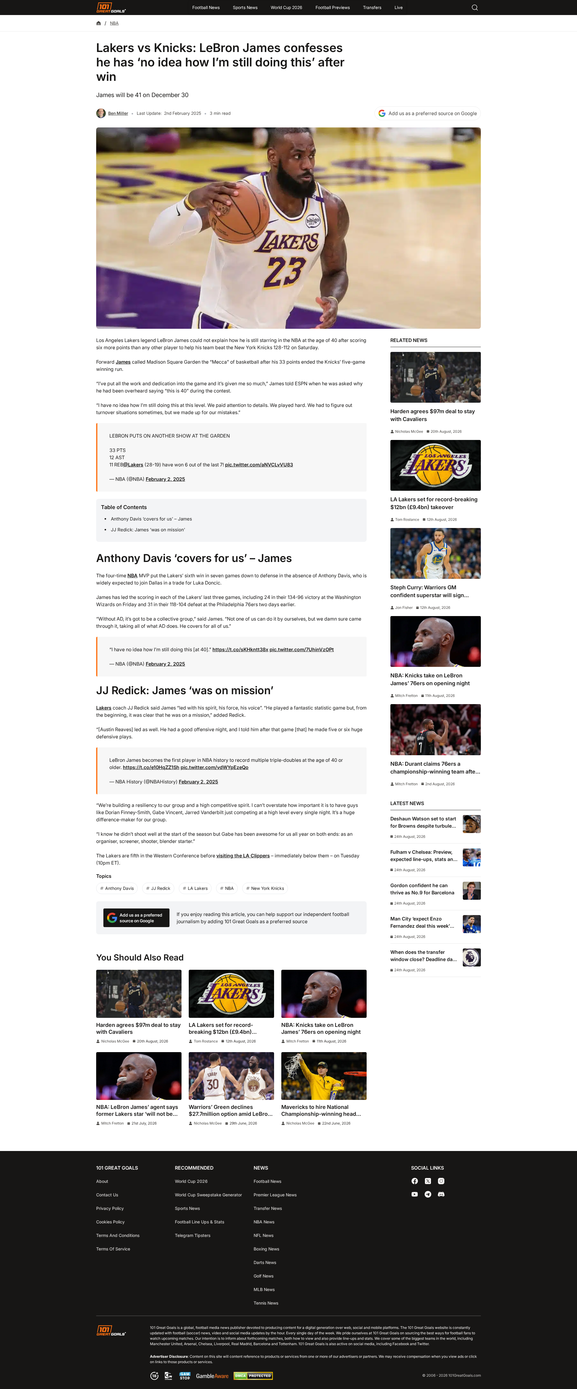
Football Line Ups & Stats (199, 1221)
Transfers (372, 7)
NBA (114, 23)
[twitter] (428, 1181)
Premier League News (275, 1194)
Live (399, 7)
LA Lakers (198, 888)
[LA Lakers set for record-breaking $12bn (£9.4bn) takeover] (231, 994)
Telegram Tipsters (192, 1235)
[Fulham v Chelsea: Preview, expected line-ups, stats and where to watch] (472, 857)
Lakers (103, 708)
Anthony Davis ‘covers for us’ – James (151, 519)
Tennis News (266, 1302)
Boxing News (266, 1248)
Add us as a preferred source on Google (433, 113)
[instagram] (441, 1181)
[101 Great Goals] (116, 1353)
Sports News (245, 7)
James (123, 362)
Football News (206, 7)
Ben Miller (118, 113)
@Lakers (133, 465)
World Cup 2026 (286, 7)
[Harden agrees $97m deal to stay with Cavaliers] (139, 994)
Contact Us (107, 1194)
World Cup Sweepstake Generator (208, 1194)
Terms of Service (113, 1248)
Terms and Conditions (117, 1235)
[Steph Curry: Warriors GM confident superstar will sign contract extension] (435, 553)
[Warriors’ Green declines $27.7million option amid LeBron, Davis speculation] (231, 1076)
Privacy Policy (110, 1208)
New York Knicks (267, 888)
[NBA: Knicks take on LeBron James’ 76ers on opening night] (324, 994)
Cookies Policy (110, 1221)
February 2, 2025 (165, 479)
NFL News (263, 1235)
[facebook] (414, 1181)
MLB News (264, 1289)
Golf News (263, 1275)
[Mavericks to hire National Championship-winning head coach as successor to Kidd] (324, 1076)
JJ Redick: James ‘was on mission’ (148, 530)
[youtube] (414, 1194)
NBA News (264, 1221)
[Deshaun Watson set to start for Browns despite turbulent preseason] (472, 824)
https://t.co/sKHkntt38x (240, 649)
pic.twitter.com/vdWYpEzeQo (215, 767)
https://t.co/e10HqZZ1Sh (151, 767)
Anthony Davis (119, 888)
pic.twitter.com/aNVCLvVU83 (259, 465)
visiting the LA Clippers (243, 856)
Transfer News (268, 1208)
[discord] (441, 1194)
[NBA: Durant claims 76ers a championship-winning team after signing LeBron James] (435, 729)
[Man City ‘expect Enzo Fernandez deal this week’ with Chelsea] (472, 924)
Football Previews (333, 7)
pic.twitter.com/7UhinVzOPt (302, 649)
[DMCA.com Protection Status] (253, 1378)
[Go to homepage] (111, 7)
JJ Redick (160, 888)
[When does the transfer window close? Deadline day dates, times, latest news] (472, 957)
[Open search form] (475, 7)
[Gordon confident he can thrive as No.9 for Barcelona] (472, 891)
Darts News (265, 1262)
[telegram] (428, 1194)
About (102, 1181)
